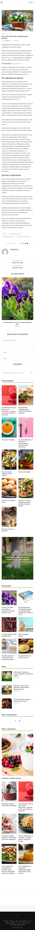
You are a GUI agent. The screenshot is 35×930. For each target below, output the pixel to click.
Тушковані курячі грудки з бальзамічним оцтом (22, 700)
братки (4, 233)
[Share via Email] (27, 243)
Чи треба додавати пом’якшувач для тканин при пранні (8, 657)
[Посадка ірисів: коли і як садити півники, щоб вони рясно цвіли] (17, 298)
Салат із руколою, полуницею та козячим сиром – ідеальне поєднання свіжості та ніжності (8, 869)
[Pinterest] (30, 2)
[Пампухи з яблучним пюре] (9, 488)
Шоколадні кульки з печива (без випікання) (9, 804)
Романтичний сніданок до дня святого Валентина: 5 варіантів (25, 410)
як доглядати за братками (23, 236)
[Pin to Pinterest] (25, 243)
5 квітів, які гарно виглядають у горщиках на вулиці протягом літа (8, 609)
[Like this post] (20, 243)
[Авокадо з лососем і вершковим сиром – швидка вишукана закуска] (25, 488)
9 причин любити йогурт (11, 778)
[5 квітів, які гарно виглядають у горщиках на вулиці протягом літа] (9, 597)
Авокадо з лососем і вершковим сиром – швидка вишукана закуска (24, 503)
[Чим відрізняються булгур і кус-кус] (25, 646)
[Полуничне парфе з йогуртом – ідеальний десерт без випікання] (9, 824)
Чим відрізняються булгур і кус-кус (24, 656)
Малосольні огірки (24, 472)
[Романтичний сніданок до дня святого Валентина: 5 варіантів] (25, 395)
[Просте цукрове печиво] (25, 624)
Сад (30, 921)
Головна (6, 921)
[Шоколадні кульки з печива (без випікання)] (9, 791)
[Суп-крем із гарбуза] (9, 427)
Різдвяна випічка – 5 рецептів (8, 530)
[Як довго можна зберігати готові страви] (9, 460)
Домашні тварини (11, 923)
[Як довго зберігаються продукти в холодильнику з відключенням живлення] (25, 427)
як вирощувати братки (8, 236)
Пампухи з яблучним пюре (8, 501)
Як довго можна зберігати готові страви (7, 473)
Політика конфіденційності (17, 925)
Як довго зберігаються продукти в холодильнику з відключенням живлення (25, 443)
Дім (17, 921)
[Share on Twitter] (23, 243)
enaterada (7, 40)
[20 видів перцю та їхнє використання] (9, 624)
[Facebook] (16, 720)
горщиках (10, 57)
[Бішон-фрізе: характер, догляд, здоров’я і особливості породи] (7, 676)
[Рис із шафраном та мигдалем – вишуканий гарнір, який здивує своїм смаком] (25, 854)
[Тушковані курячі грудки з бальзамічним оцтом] (7, 703)
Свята (18, 923)
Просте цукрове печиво (23, 635)
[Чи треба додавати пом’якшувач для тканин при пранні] (9, 646)
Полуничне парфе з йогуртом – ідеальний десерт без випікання (9, 837)
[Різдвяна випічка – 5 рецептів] (9, 517)
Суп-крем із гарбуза (8, 440)
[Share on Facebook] (22, 243)
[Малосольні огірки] (25, 460)
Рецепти (12, 921)
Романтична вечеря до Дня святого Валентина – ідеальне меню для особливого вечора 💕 (9, 411)
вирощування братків (14, 233)
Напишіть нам (25, 923)
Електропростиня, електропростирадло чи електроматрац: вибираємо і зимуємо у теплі (25, 610)
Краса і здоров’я (23, 921)
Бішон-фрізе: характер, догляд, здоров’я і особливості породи (17, 558)
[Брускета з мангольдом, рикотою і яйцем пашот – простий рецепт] (7, 690)
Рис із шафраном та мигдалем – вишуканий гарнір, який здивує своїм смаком (24, 869)
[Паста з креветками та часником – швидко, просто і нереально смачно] (25, 824)
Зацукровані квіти (16, 63)
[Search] (33, 2)
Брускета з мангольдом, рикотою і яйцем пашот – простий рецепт (22, 687)
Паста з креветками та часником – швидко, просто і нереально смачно (25, 838)
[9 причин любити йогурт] (17, 754)
